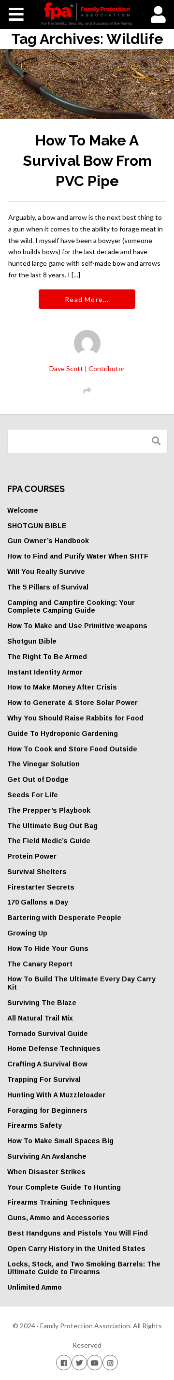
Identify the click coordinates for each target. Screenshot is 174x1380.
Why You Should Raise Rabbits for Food (75, 718)
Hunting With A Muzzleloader (56, 1095)
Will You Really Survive (46, 571)
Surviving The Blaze (41, 1002)
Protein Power (32, 856)
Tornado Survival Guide (47, 1033)
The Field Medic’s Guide (48, 841)
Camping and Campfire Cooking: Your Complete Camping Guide (71, 607)
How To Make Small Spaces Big (60, 1141)
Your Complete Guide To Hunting (64, 1187)
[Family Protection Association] (87, 14)
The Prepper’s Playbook (48, 810)
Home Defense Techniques (54, 1048)
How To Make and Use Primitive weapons (77, 626)
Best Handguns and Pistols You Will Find (77, 1233)
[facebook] (64, 1362)
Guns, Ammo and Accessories (58, 1218)
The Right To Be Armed (47, 657)
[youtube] (94, 1362)
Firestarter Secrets (40, 887)
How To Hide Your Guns (47, 948)
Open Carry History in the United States (76, 1248)
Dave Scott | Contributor (87, 368)
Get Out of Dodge (38, 779)
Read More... (87, 299)
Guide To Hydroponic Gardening (62, 733)
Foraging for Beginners (47, 1110)
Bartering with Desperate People (64, 917)
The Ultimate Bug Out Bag (52, 826)
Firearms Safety (34, 1125)
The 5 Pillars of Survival (47, 587)
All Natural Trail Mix (40, 1018)
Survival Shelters (37, 872)
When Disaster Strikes (46, 1172)
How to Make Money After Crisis (62, 687)
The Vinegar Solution (43, 764)
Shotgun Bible (32, 641)
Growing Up (27, 933)
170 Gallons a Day (37, 902)
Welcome (22, 510)
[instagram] (110, 1362)
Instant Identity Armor (45, 672)
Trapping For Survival (44, 1079)
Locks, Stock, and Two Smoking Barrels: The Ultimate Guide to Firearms (83, 1268)
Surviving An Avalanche (47, 1156)
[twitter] (79, 1362)
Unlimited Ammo (34, 1287)
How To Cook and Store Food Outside (72, 749)
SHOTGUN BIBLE (37, 526)
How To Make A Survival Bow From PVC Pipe (87, 160)
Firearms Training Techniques (58, 1202)
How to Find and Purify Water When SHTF (77, 556)
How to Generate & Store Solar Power (72, 702)
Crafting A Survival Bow (47, 1064)
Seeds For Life (32, 795)
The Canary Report (39, 964)
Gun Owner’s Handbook (48, 541)
